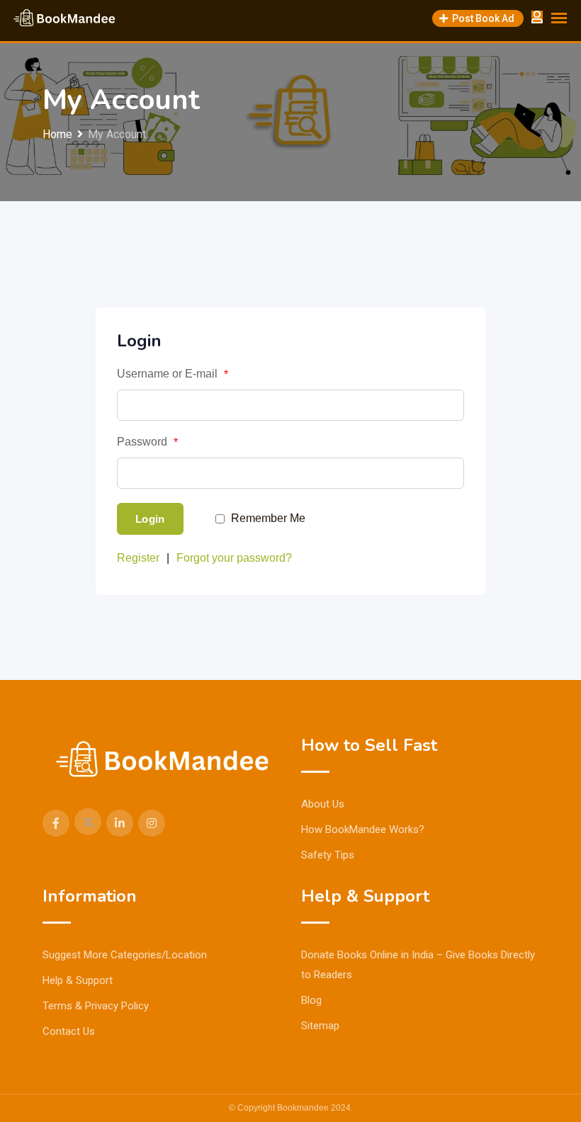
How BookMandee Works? (362, 829)
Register (138, 558)
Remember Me (268, 518)
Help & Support (78, 980)
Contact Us (69, 1031)
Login (150, 519)
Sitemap (320, 1025)
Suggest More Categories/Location (125, 954)
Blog (311, 1000)
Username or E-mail (172, 374)
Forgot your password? (234, 558)
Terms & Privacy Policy (96, 1005)
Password (147, 442)
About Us (322, 804)
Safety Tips (327, 855)
